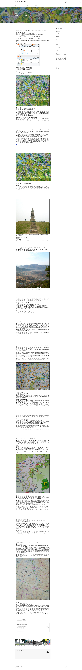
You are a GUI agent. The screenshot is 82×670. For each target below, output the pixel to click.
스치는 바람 (57, 33)
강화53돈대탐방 (37, 5)
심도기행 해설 (57, 34)
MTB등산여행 (19, 624)
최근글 (56, 47)
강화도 (63, 54)
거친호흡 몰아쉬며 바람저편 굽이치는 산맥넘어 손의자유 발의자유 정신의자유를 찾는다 (28, 652)
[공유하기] (19, 619)
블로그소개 (20, 5)
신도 (60, 54)
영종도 (64, 57)
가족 (56, 39)
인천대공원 (62, 59)
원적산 (65, 58)
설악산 (59, 54)
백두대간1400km (58, 30)
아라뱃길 (57, 54)
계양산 (65, 54)
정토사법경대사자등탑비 (21, 626)
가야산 (56, 58)
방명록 (44, 5)
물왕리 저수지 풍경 (20, 631)
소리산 (56, 59)
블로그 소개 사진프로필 (59, 28)
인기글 (59, 47)
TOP (66, 667)
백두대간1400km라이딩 (28, 5)
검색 (63, 2)
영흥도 (58, 58)
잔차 (65, 59)
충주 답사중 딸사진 (20, 627)
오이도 (60, 59)
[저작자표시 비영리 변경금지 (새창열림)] (27, 619)
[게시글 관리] (21, 619)
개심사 (62, 57)
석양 (58, 59)
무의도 (63, 58)
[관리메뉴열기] (80, 1)
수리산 (60, 58)
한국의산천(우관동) (20, 2)
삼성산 (60, 57)
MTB (58, 57)
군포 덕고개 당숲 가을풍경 (21, 628)
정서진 (56, 57)
